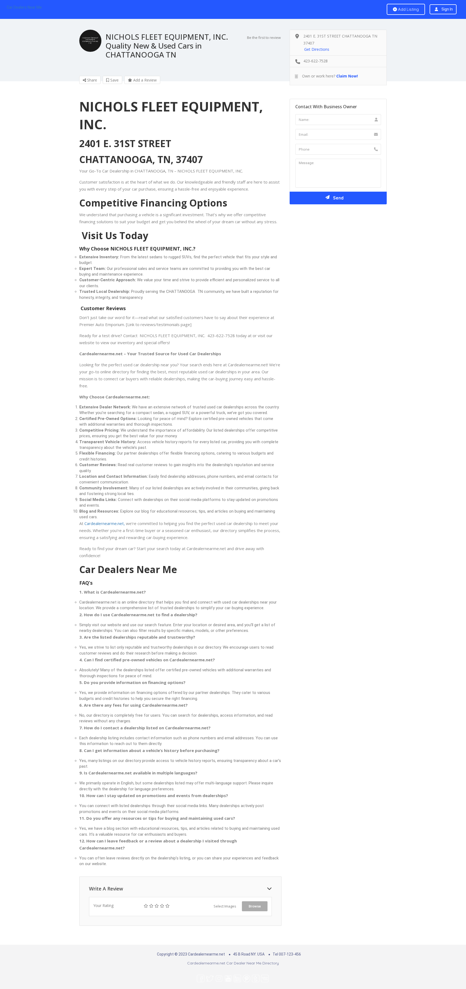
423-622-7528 (315, 60)
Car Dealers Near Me (24, 7)
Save (114, 80)
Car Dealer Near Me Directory (252, 963)
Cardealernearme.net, (104, 523)
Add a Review (144, 80)
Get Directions (316, 49)
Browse (255, 906)
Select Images (225, 906)
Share (91, 80)
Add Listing (408, 9)
